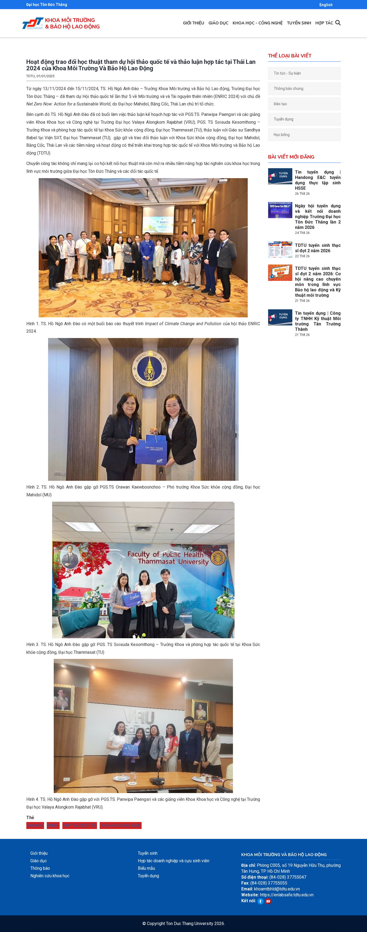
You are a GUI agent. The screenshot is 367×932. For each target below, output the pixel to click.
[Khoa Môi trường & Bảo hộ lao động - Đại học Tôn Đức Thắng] (33, 20)
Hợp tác (324, 23)
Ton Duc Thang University (189, 923)
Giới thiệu (193, 23)
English (326, 5)
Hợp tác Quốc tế (80, 825)
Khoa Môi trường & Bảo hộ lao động (72, 23)
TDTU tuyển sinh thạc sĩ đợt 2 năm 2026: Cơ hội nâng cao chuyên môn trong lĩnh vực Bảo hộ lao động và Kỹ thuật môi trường (318, 282)
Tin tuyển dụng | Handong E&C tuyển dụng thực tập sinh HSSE (318, 180)
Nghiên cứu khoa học (49, 875)
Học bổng (282, 135)
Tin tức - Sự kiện (287, 73)
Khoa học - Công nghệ (258, 23)
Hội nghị (35, 825)
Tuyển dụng (283, 119)
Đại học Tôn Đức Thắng (46, 4)
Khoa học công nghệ (120, 825)
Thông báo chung (288, 88)
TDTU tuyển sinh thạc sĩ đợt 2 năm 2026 (318, 248)
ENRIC (53, 825)
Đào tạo (280, 104)
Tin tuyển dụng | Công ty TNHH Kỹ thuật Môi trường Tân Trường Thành (318, 321)
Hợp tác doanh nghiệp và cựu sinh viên (173, 860)
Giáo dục (218, 23)
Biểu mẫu (146, 868)
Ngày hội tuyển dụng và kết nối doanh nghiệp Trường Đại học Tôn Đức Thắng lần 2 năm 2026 (318, 216)
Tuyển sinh (299, 23)
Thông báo (40, 868)
